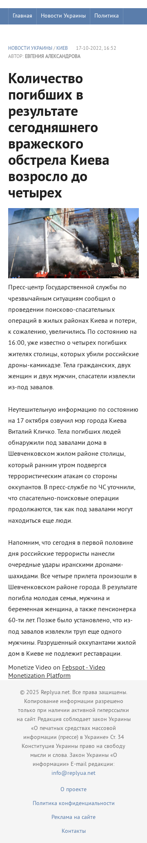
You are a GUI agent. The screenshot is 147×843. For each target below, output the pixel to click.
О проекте (73, 789)
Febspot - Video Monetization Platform (56, 672)
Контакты (74, 831)
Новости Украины (63, 16)
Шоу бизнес (27, 32)
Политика (106, 16)
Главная (22, 16)
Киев (62, 49)
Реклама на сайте (73, 817)
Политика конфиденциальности (74, 803)
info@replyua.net (73, 773)
